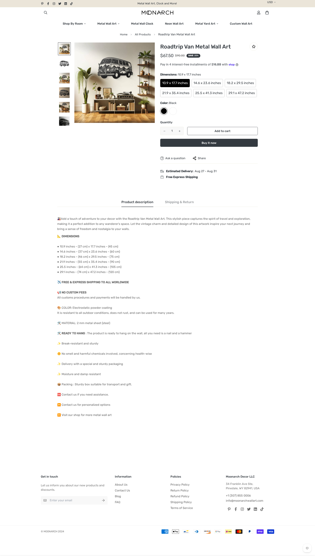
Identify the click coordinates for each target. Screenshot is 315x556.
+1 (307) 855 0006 (238, 495)
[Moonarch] (157, 13)
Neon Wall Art (174, 23)
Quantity (166, 122)
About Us (121, 484)
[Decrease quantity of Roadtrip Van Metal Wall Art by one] (164, 131)
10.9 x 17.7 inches (175, 83)
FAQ (117, 502)
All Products (143, 34)
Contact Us (122, 490)
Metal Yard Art (205, 23)
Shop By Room (73, 23)
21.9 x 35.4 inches (175, 93)
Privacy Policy (180, 484)
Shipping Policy (181, 502)
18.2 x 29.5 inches (240, 83)
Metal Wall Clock (142, 23)
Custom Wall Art (241, 23)
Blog (118, 496)
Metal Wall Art (106, 23)
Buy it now (209, 143)
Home (123, 34)
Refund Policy (179, 496)
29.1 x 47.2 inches (241, 93)
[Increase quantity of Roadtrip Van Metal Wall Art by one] (179, 131)
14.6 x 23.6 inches (207, 83)
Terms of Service (181, 508)
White (173, 111)
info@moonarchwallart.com (244, 500)
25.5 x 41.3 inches (209, 93)
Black (164, 111)
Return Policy (179, 490)
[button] (266, 12)
